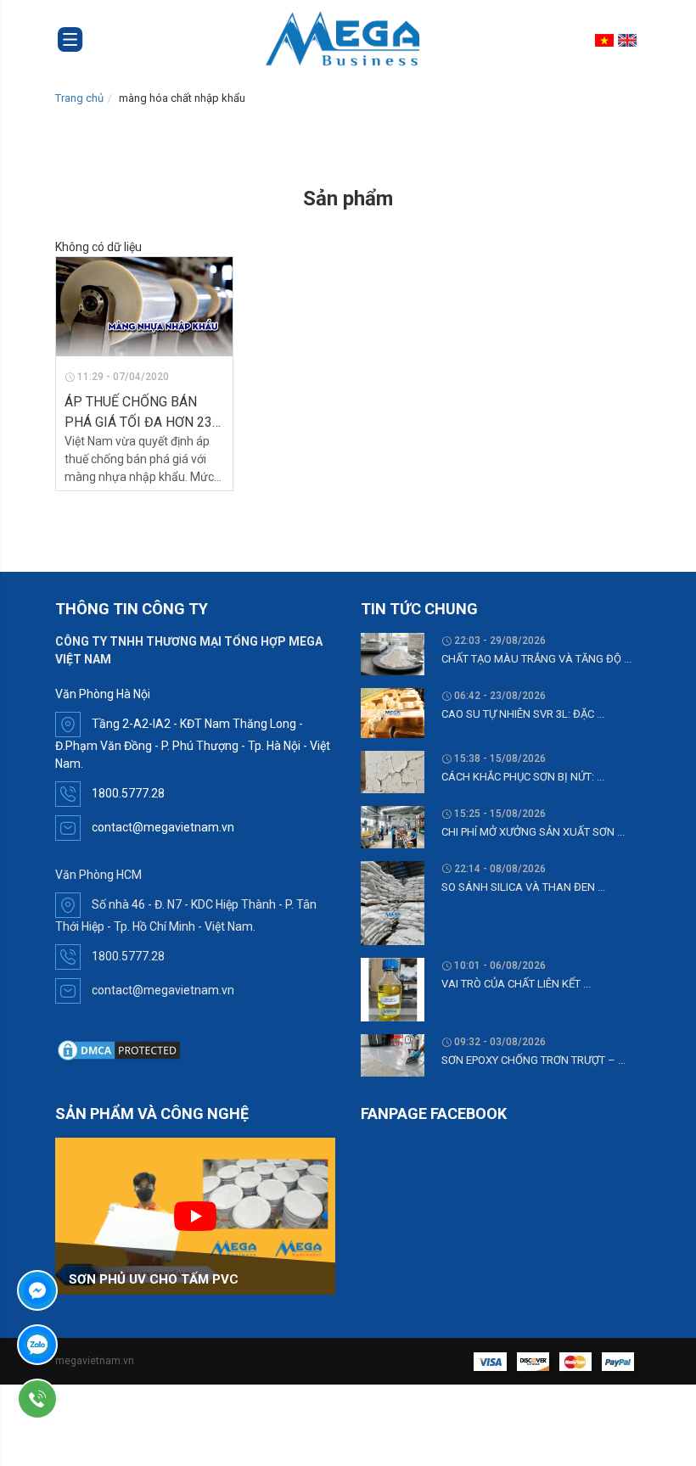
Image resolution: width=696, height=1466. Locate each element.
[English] (629, 40)
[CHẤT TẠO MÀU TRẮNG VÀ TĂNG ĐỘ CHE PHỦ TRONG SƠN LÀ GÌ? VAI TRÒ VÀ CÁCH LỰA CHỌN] (392, 653)
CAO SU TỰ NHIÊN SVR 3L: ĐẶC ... (522, 714)
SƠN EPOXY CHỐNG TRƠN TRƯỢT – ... (533, 1060)
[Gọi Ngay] (85, 1399)
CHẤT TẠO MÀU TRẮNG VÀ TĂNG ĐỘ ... (536, 658)
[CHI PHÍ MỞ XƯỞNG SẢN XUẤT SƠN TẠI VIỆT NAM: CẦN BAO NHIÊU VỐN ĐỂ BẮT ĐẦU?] (392, 825)
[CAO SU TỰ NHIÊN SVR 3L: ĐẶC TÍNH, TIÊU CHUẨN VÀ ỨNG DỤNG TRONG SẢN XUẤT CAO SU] (392, 712)
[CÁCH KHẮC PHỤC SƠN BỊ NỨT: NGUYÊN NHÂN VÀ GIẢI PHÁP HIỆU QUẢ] (392, 770)
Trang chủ (79, 98)
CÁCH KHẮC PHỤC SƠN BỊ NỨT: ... (522, 776)
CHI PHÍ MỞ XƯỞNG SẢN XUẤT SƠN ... (533, 831)
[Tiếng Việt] (606, 40)
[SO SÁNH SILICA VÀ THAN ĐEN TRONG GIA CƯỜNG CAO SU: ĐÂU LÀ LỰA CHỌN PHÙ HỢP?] (392, 902)
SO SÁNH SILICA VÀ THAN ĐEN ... (523, 887)
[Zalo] (85, 1344)
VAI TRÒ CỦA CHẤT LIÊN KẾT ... (516, 983)
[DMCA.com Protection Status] (118, 1049)
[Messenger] (85, 1290)
